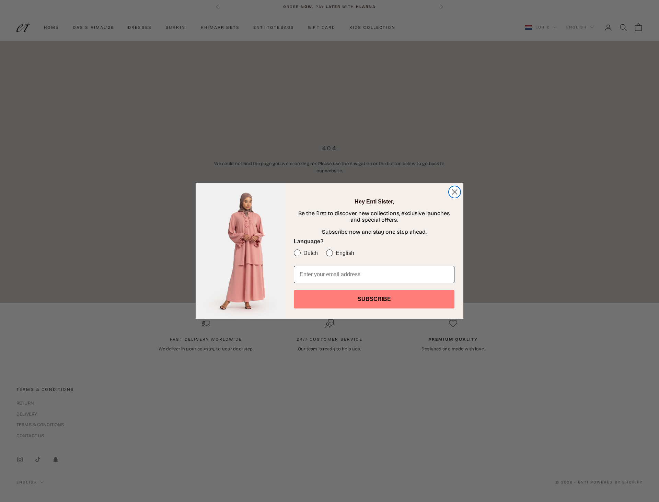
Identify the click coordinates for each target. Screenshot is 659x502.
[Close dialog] (455, 192)
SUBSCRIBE (374, 299)
